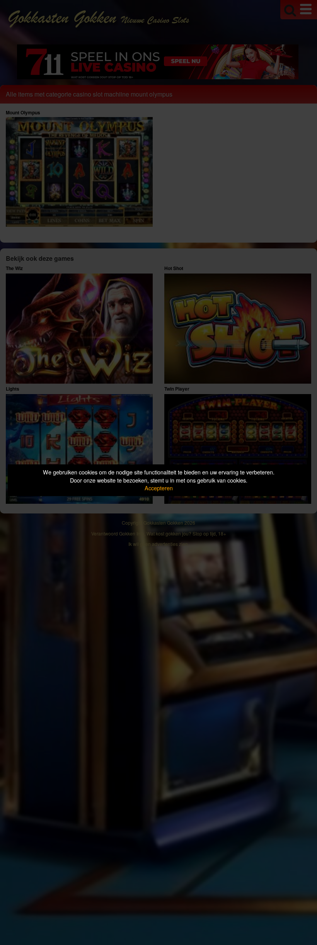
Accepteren (159, 488)
